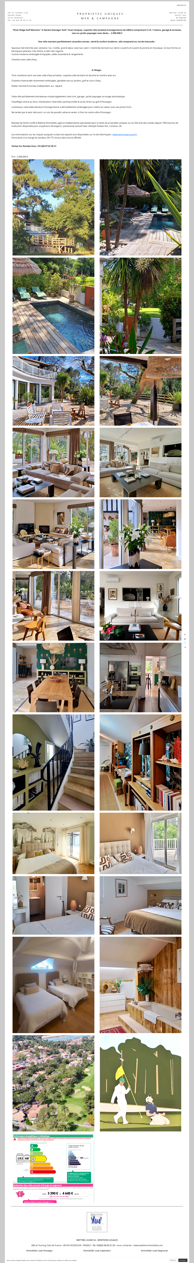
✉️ (185, 642)
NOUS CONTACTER (178, 20)
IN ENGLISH (181, 18)
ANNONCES (181, 5)
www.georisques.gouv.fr (125, 134)
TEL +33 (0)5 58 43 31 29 (19, 20)
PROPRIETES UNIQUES (100, 14)
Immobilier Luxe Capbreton (97, 1250)
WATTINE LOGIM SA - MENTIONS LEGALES (97, 1240)
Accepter (182, 1260)
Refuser (173, 1260)
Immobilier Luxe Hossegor (39, 1250)
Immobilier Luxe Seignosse (154, 1250)
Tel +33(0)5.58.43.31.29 (103, 1245)
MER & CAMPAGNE (100, 18)
